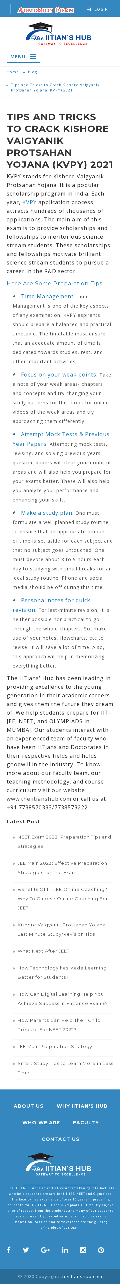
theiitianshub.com (81, 1276)
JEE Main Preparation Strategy (55, 1046)
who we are (41, 1123)
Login (101, 9)
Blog (32, 71)
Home (13, 71)
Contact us (61, 1139)
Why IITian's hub (82, 1106)
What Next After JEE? (44, 951)
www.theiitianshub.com (39, 798)
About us (29, 1106)
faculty (86, 1123)
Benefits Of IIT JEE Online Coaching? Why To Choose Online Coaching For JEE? (63, 898)
